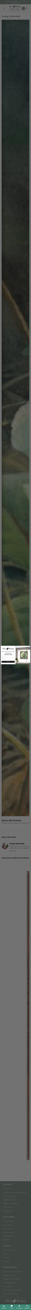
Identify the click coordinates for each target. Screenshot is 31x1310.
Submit (8, 661)
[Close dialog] (29, 646)
